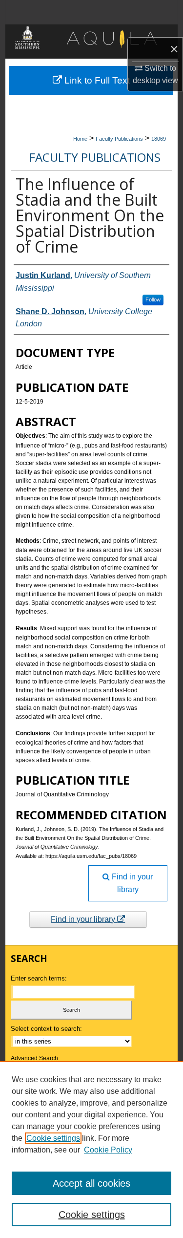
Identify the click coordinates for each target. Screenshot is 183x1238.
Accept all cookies (91, 1183)
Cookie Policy (108, 1150)
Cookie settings (53, 1138)
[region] (91, 1149)
